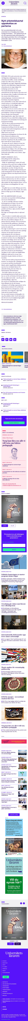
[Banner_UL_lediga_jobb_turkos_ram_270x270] (14, 874)
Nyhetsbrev (6, 987)
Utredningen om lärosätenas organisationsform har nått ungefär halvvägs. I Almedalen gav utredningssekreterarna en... (11, 610)
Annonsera (6, 985)
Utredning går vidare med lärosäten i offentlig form (13, 605)
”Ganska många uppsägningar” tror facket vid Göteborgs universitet (9, 760)
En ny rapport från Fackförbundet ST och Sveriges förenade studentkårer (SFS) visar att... (13, 640)
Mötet (3, 785)
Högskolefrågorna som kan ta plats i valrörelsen (8, 808)
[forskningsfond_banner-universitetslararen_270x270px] (14, 855)
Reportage (5, 962)
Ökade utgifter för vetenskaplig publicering (12, 668)
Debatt (3, 363)
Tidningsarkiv (7, 989)
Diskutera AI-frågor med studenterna (7, 794)
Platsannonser (6, 972)
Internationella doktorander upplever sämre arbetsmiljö (13, 635)
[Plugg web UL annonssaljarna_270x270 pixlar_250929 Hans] (14, 893)
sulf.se (4, 1006)
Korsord (5, 991)
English (5, 995)
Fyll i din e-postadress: (8, 542)
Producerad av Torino (5, 1019)
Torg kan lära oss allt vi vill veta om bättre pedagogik (13, 443)
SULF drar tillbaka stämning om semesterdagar (8, 753)
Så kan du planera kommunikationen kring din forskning (9, 781)
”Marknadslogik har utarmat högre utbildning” (14, 379)
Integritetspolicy (8, 993)
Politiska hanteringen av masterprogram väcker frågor (13, 575)
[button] (25, 3)
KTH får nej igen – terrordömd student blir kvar (12, 698)
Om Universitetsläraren (9, 983)
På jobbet (3, 778)
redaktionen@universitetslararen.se (11, 485)
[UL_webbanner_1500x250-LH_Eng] (14, 743)
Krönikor (3, 722)
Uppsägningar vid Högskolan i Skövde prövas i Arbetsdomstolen (9, 768)
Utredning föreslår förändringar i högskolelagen (11, 385)
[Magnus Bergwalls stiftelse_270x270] (14, 836)
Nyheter (3, 16)
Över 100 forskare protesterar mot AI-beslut (14, 392)
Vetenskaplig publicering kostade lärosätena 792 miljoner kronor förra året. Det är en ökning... (13, 673)
